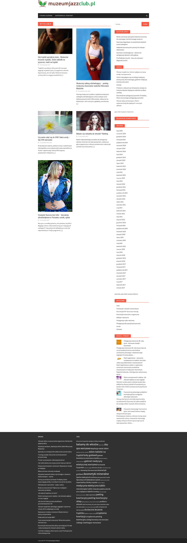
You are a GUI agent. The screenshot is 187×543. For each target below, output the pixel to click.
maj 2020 (119, 243)
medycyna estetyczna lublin (90, 485)
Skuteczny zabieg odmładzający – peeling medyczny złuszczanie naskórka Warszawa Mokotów (92, 86)
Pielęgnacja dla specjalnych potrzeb (128, 323)
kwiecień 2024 (121, 151)
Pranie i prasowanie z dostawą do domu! (51, 460)
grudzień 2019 (121, 258)
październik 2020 (122, 228)
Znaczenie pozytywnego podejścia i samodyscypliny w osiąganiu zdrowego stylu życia (135, 394)
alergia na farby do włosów (97, 441)
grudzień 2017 (121, 264)
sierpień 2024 (120, 148)
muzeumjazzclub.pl (54, 540)
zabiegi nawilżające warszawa (88, 522)
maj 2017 (119, 282)
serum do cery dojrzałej (90, 507)
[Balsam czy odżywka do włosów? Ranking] (93, 121)
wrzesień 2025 (121, 134)
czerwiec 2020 (121, 240)
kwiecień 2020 (121, 246)
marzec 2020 (120, 249)
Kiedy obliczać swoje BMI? (46, 517)
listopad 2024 (120, 140)
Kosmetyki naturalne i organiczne (127, 314)
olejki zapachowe (91, 495)
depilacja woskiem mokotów (82, 452)
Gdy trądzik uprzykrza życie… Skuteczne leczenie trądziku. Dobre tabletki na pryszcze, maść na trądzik (53, 59)
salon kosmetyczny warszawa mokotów (94, 504)
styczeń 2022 (120, 184)
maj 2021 (119, 208)
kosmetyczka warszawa (89, 470)
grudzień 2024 (121, 137)
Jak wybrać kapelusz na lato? (47, 493)
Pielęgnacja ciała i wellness (125, 320)
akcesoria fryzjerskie (82, 441)
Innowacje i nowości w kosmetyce (127, 309)
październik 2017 (122, 270)
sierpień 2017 (120, 276)
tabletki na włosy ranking (90, 513)
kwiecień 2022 (121, 175)
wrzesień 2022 (121, 169)
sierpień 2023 (120, 160)
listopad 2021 (120, 190)
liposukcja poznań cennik (102, 477)
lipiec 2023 (119, 163)
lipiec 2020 (119, 237)
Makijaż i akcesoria (122, 317)
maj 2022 (119, 172)
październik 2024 (122, 142)
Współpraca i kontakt (64, 15)
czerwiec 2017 (121, 279)
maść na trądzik (101, 482)
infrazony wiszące (97, 467)
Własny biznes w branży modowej (49, 471)
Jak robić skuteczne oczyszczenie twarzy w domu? (54, 463)
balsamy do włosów (87, 444)
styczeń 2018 (120, 261)
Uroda (118, 326)
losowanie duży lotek (104, 480)
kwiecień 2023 (121, 166)
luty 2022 (119, 181)
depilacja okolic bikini (99, 448)
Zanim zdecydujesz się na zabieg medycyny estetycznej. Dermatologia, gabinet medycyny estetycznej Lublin (131, 79)
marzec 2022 (120, 178)
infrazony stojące (87, 467)
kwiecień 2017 (121, 285)
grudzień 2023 (121, 157)
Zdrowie (119, 329)
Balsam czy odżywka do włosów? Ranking (92, 134)
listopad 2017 (120, 267)
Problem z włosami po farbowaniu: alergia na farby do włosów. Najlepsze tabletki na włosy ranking (131, 90)
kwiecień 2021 (121, 211)
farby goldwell (90, 455)
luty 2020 (119, 252)
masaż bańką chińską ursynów (86, 482)
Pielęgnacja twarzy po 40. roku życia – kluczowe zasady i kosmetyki (134, 343)
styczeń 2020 (120, 255)
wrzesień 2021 (121, 196)
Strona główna (45, 15)
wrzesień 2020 (121, 231)
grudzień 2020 (121, 223)
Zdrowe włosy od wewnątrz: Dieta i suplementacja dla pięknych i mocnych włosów (129, 103)
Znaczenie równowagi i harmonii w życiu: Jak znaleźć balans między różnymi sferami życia (131, 411)
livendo (118, 85)
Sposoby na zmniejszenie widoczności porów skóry (55, 452)
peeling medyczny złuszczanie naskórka (90, 501)
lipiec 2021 (119, 202)
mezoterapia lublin (84, 489)
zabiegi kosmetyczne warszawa (97, 520)
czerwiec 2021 (121, 205)
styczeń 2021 (120, 220)
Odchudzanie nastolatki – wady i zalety (51, 485)
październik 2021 (122, 193)
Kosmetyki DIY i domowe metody (127, 312)
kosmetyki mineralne (96, 474)
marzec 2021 (120, 214)
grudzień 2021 (121, 187)
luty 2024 (119, 154)
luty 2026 (119, 131)
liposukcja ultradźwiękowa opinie (88, 480)
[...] (62, 75)
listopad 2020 (120, 225)
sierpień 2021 (120, 199)
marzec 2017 (120, 288)
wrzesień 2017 (121, 273)
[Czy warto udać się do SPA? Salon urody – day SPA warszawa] (55, 122)
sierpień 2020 (120, 234)
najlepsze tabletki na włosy (89, 492)
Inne (118, 306)
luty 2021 (119, 217)
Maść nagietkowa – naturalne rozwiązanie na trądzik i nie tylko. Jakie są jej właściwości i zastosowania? (131, 360)
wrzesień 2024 (121, 145)
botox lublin (101, 445)
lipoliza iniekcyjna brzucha (85, 477)
